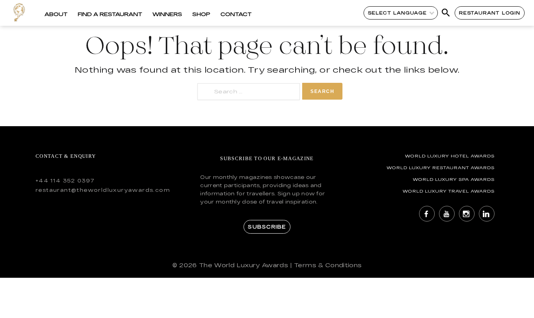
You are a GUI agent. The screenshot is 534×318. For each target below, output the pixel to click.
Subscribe (267, 226)
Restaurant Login (489, 12)
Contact (236, 14)
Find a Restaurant (110, 14)
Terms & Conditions (328, 265)
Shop (201, 14)
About (56, 14)
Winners (167, 14)
